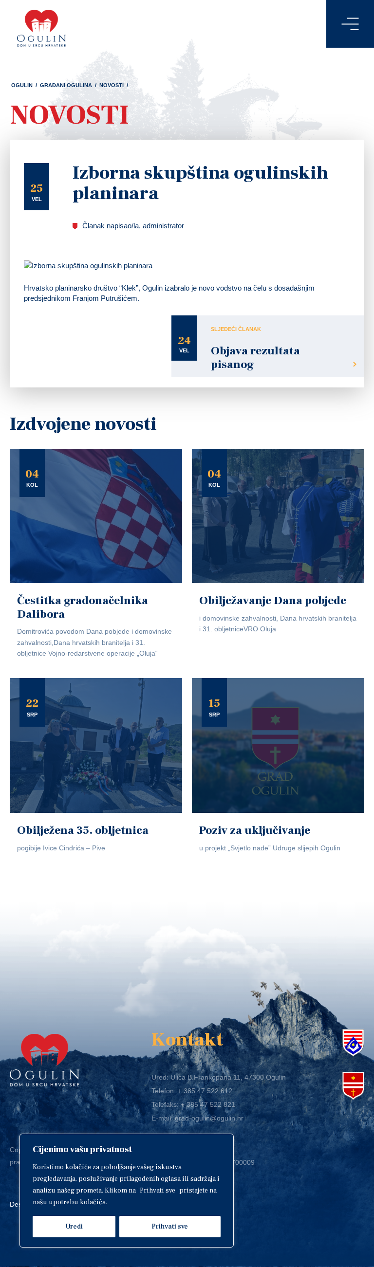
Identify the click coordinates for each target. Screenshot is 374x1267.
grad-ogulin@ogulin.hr (209, 1118)
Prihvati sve (169, 1226)
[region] (126, 1191)
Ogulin (22, 85)
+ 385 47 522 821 (208, 1104)
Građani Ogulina (66, 85)
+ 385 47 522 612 (205, 1091)
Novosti (111, 85)
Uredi (74, 1226)
